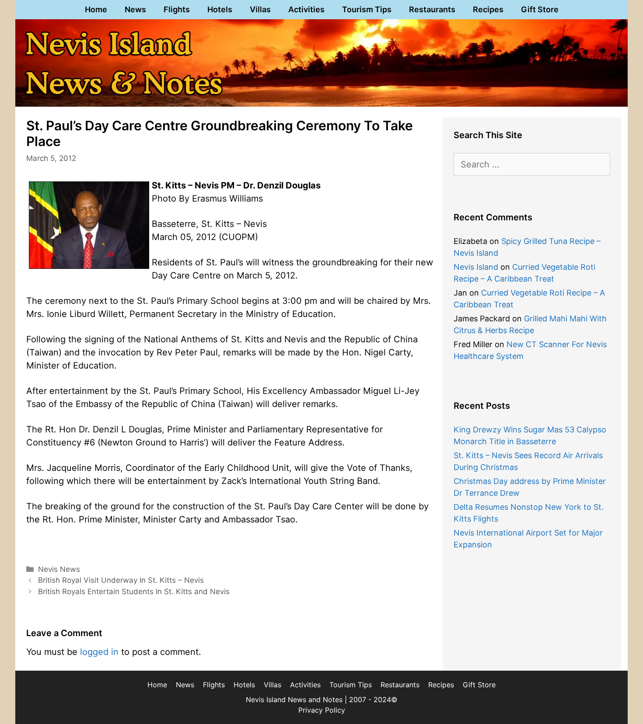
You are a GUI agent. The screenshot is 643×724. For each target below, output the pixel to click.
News (135, 9)
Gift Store (540, 9)
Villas (260, 9)
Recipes (488, 9)
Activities (306, 9)
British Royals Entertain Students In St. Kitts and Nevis (134, 591)
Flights (177, 9)
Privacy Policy (321, 710)
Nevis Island (476, 267)
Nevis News (59, 569)
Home (96, 9)
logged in (99, 652)
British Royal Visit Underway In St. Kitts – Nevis (121, 580)
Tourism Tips (366, 9)
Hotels (219, 9)
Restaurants (432, 9)
